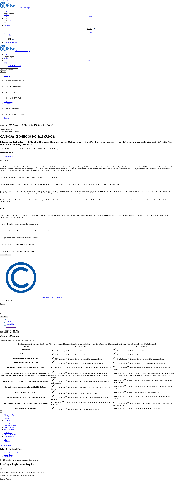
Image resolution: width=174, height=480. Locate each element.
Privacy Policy (8, 455)
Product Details (6, 153)
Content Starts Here (6, 130)
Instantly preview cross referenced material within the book (25, 387)
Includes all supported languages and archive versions (25, 367)
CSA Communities (10, 434)
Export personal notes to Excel (25, 392)
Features (26, 346)
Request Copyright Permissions (52, 297)
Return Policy (8, 424)
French (91, 16)
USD (5, 18)
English (89, 29)
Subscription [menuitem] (10, 92)
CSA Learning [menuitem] (8, 102)
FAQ (5, 440)
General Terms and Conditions (13, 453)
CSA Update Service (10, 436)
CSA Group (13, 125)
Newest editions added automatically (25, 362)
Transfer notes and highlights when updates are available (25, 397)
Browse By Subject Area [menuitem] (15, 81)
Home (2, 125)
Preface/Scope (8, 157)
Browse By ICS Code (13, 98)
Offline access (25, 350)
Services (6, 419)
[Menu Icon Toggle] (5, 22)
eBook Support (9, 427)
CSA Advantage (81, 346)
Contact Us (7, 442)
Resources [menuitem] (7, 104)
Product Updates (9, 429)
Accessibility (8, 456)
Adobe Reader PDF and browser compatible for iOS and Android (25, 403)
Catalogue (7, 420)
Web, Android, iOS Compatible (25, 408)
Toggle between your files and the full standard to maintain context (25, 381)
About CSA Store (9, 415)
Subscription (8, 417)
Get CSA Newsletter (6, 445)
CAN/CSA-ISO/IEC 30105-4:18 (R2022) (37, 125)
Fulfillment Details (10, 426)
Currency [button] (7, 34)
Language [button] (7, 25)
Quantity (3, 304)
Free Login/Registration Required (17, 464)
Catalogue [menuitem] (7, 76)
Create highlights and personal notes (25, 358)
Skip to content (5, 1)
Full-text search (25, 354)
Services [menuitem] (6, 118)
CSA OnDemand (143, 346)
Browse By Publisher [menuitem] (13, 86)
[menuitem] (89, 98)
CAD (10, 20)
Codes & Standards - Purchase (9, 131)
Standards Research (13, 108)
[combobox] (9, 69)
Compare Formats (9, 336)
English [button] (6, 15)
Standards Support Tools (15, 114)
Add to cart (4, 316)
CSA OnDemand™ (10, 42)
